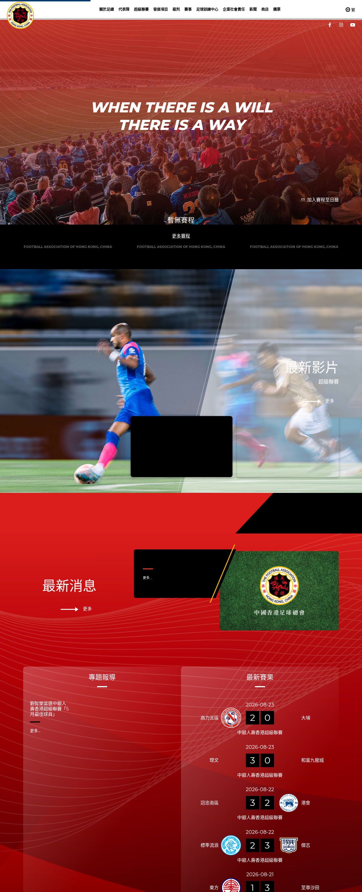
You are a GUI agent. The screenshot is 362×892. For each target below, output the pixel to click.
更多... (147, 753)
